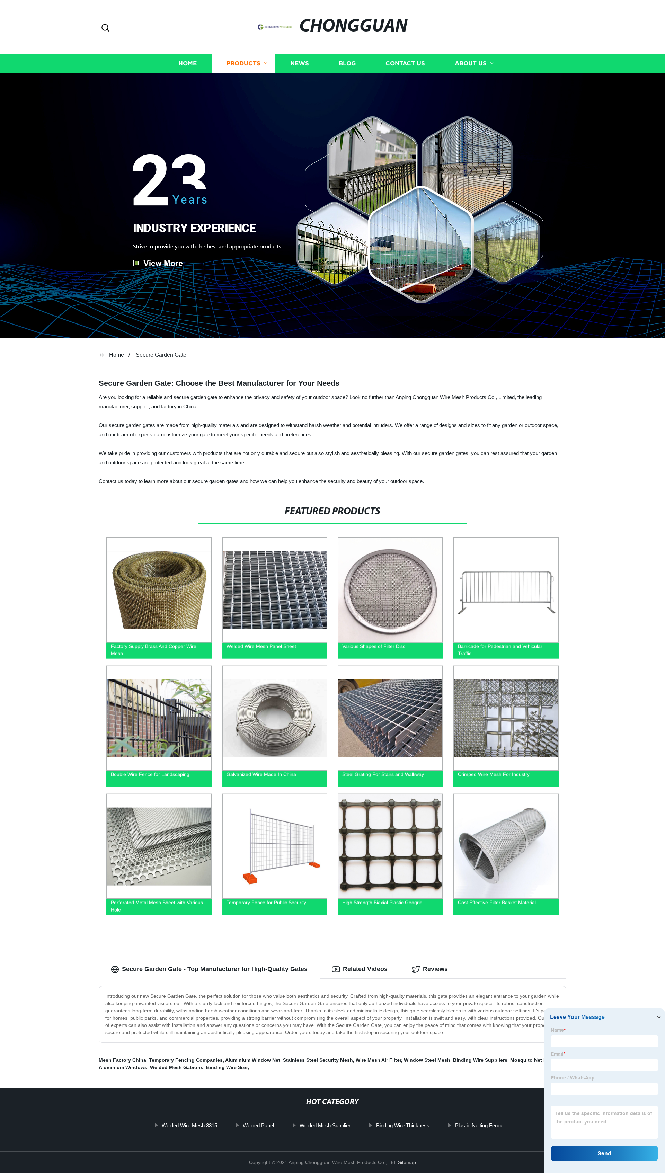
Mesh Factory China (122, 1060)
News (299, 63)
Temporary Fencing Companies (186, 1060)
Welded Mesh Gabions (176, 1067)
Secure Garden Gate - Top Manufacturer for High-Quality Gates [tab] (215, 969)
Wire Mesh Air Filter (378, 1060)
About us (471, 63)
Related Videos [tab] (365, 969)
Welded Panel (258, 1125)
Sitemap (407, 1162)
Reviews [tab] (435, 969)
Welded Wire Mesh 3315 (189, 1125)
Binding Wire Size (227, 1067)
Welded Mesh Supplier (325, 1125)
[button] (105, 28)
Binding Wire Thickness (402, 1125)
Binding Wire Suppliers (480, 1060)
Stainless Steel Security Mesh (318, 1060)
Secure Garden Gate (161, 355)
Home (187, 63)
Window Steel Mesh (427, 1060)
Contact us (405, 63)
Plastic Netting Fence (479, 1125)
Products (243, 63)
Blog (347, 63)
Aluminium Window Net (252, 1060)
